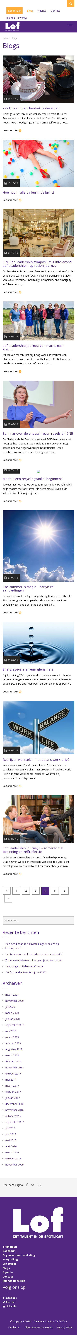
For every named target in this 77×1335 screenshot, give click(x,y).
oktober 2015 (13, 1158)
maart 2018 (12, 1055)
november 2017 (14, 1067)
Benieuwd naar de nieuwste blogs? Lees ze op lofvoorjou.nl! (32, 946)
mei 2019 (10, 1031)
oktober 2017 (13, 1073)
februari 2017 (13, 1091)
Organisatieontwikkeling (19, 1255)
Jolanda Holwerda (14, 1281)
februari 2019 (13, 1043)
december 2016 (14, 1104)
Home (6, 38)
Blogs (6, 1268)
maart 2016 (12, 1152)
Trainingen (10, 1246)
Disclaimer (14, 1327)
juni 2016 (10, 1134)
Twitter (10, 1302)
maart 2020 (12, 1013)
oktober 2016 (13, 1116)
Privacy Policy (65, 1327)
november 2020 (14, 1000)
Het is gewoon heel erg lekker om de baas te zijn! (33, 954)
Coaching (9, 1251)
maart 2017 (12, 1085)
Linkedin (10, 1306)
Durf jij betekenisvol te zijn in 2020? (25, 972)
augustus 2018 (13, 1049)
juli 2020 (10, 1006)
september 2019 (14, 1025)
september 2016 (14, 1122)
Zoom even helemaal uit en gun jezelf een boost (33, 960)
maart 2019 (12, 1037)
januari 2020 (12, 1019)
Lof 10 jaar (9, 1263)
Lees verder (10, 130)
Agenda (8, 1272)
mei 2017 (10, 1079)
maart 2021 (12, 994)
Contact (8, 1276)
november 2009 (14, 1164)
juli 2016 (10, 1128)
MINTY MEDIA (58, 1321)
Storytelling (10, 1259)
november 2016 (14, 1110)
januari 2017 (12, 1097)
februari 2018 (13, 1061)
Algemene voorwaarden (38, 1327)
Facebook (10, 1297)
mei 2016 (10, 1140)
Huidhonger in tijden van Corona (24, 966)
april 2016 (11, 1146)
